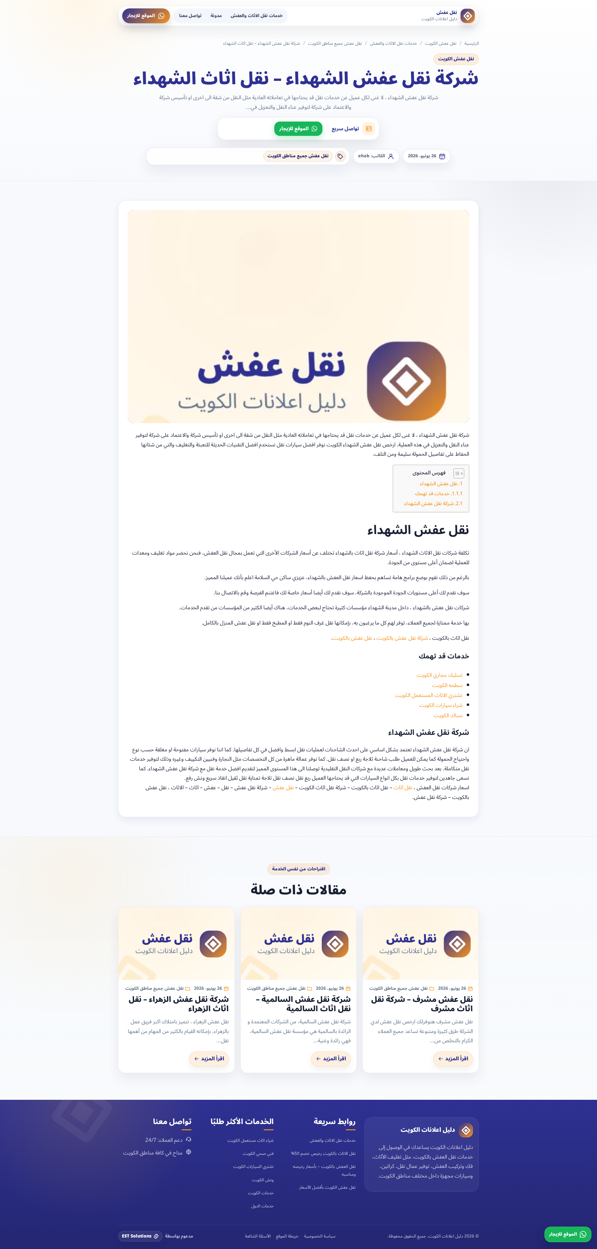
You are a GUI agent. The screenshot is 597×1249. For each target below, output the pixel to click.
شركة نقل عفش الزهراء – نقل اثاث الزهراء (179, 1004)
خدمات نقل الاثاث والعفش (257, 15)
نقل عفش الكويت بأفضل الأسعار (327, 1187)
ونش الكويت (263, 1179)
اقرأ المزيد (456, 1058)
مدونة (216, 15)
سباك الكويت (448, 715)
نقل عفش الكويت (440, 43)
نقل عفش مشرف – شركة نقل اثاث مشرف (422, 1004)
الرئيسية (472, 43)
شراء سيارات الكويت (440, 705)
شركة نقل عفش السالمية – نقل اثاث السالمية (303, 1004)
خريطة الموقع (287, 1236)
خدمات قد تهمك (432, 494)
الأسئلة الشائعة (258, 1236)
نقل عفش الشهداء (439, 484)
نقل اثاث (403, 787)
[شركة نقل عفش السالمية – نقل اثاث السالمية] (299, 943)
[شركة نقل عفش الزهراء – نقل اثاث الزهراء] (176, 943)
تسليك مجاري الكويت (439, 675)
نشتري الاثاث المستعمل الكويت (428, 695)
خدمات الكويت (261, 1192)
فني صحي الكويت (258, 1153)
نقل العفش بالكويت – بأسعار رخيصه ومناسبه (324, 1170)
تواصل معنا (190, 15)
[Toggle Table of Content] (456, 473)
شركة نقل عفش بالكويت (402, 638)
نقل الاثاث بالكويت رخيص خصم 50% (323, 1153)
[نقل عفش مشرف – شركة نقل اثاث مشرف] (421, 943)
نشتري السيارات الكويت (253, 1166)
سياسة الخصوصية (320, 1236)
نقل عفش (283, 787)
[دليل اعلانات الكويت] (466, 1130)
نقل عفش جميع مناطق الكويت (335, 43)
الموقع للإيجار (141, 15)
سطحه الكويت (447, 685)
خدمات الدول (262, 1205)
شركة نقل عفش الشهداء (429, 504)
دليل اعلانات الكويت (427, 1130)
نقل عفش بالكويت (352, 638)
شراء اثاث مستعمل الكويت (251, 1140)
